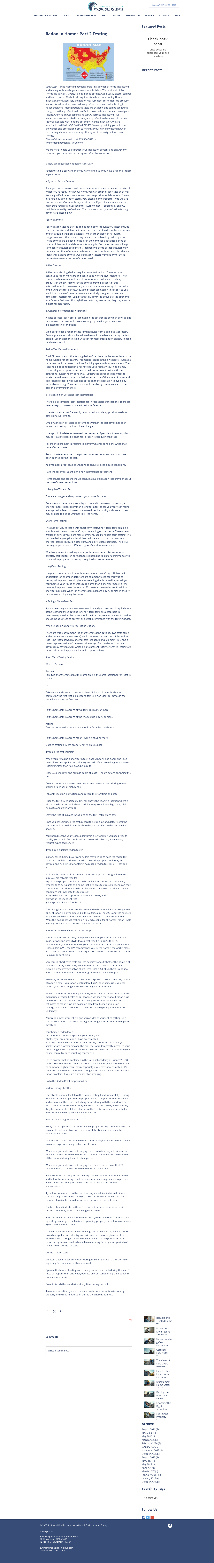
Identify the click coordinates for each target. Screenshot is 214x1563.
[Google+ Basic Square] (152, 1517)
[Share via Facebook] (47, 1311)
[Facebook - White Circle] (170, 1526)
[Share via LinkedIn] (61, 1311)
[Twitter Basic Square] (148, 1517)
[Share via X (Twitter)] (54, 1311)
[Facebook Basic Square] (143, 1517)
